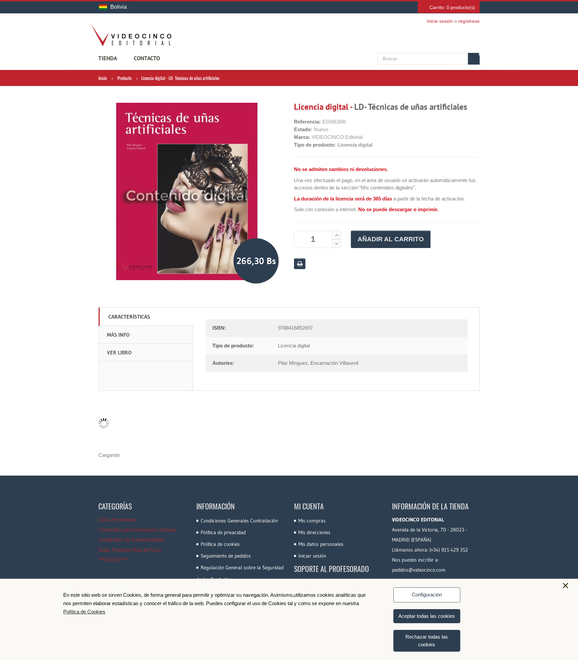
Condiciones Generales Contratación (239, 520)
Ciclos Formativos (117, 519)
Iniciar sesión (312, 556)
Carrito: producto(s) (452, 7)
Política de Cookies (84, 611)
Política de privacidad (223, 532)
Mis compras (312, 520)
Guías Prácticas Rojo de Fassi (129, 550)
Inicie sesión (440, 21)
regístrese (469, 21)
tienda (107, 58)
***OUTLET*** (112, 560)
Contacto (147, 58)
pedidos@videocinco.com (419, 570)
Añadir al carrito (391, 239)
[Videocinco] (131, 35)
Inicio (102, 78)
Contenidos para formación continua (137, 529)
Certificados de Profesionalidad (131, 540)
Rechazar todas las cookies (426, 640)
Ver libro (119, 352)
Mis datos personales (321, 544)
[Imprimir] (299, 263)
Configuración (427, 594)
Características (129, 316)
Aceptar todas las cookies (426, 616)
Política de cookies (220, 544)
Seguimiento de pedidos (226, 556)
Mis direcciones (314, 532)
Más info (118, 334)
